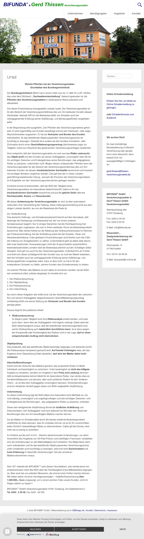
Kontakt (136, 13)
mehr (123, 529)
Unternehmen (75, 13)
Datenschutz (100, 510)
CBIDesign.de (78, 510)
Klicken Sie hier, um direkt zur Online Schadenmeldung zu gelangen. (121, 104)
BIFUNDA (46, 4)
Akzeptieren (79, 529)
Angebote (119, 13)
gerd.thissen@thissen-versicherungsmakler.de (118, 172)
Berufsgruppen (98, 13)
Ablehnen (35, 529)
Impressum (112, 510)
